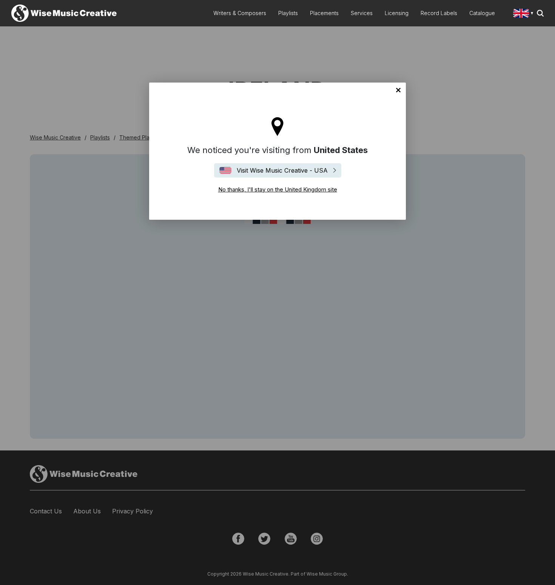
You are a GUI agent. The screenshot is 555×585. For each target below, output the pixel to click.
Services (362, 13)
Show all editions (524, 14)
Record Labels (439, 13)
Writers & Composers (239, 13)
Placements (324, 13)
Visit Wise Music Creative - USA (282, 170)
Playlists (288, 13)
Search (540, 13)
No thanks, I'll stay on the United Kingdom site (398, 90)
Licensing (397, 13)
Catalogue (482, 13)
